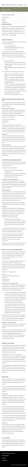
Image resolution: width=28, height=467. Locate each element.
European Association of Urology (8, 14)
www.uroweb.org (13, 35)
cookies (12, 399)
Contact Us (11, 271)
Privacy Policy (4, 22)
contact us (6, 445)
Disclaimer (4, 19)
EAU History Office (5, 17)
